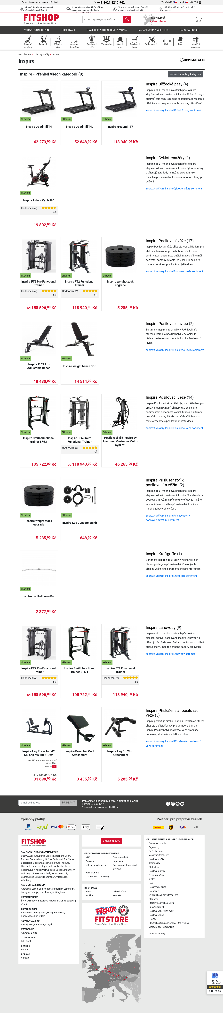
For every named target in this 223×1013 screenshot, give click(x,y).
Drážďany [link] (69, 859)
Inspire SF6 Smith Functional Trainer (80, 439)
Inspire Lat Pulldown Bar (39, 596)
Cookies (90, 861)
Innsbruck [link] (43, 900)
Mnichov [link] (25, 873)
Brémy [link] (48, 859)
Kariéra (45, 2)
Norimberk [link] (45, 873)
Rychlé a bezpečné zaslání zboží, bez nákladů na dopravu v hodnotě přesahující (88, 10)
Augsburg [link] (33, 856)
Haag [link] (50, 912)
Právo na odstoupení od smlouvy (125, 867)
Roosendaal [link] (27, 916)
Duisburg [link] (37, 863)
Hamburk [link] (26, 866)
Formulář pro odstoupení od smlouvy (97, 874)
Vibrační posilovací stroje (161, 927)
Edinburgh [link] (69, 888)
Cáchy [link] (24, 856)
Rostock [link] (63, 873)
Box (151, 883)
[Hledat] (127, 19)
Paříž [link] (28, 941)
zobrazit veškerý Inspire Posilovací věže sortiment (174, 271)
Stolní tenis (154, 867)
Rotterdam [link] (39, 916)
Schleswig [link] (40, 877)
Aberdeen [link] (26, 888)
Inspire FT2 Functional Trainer (79, 283)
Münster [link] (35, 873)
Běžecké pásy (156, 851)
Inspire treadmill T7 (120, 126)
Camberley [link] (57, 888)
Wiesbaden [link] (61, 877)
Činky (152, 879)
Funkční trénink (156, 907)
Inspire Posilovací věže (166, 241)
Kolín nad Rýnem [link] (38, 870)
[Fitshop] (41, 19)
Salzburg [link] (71, 900)
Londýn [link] (35, 892)
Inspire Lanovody (160, 627)
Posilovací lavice (157, 871)
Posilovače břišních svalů (161, 911)
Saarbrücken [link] (27, 877)
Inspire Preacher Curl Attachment (79, 753)
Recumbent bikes (157, 887)
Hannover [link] (36, 866)
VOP (88, 857)
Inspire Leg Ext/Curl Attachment (120, 753)
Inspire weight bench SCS (79, 366)
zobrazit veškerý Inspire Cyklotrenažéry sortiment (174, 188)
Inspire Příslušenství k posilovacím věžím (165, 482)
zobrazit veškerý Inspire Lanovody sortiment (171, 653)
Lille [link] (23, 941)
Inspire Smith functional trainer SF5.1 (39, 439)
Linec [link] (63, 900)
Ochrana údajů (120, 857)
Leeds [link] (35, 888)
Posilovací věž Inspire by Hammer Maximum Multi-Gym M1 (120, 441)
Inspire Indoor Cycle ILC (38, 200)
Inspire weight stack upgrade (120, 283)
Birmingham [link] (45, 888)
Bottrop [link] (25, 859)
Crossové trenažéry (158, 843)
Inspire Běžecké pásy (164, 84)
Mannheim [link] (69, 870)
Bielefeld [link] (50, 856)
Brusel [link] (34, 932)
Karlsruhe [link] (59, 866)
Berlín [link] (42, 856)
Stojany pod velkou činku (161, 903)
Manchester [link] (45, 892)
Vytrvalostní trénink (37, 30)
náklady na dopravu (96, 865)
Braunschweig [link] (37, 859)
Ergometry (154, 847)
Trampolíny (154, 863)
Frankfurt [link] (55, 863)
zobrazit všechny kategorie (185, 74)
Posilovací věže (156, 859)
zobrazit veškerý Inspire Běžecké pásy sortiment (173, 110)
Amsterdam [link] (27, 912)
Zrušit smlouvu (111, 840)
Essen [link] (46, 863)
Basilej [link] (24, 924)
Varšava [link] (25, 957)
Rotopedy (154, 891)
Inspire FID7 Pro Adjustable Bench (38, 366)
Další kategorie (189, 30)
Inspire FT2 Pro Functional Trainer (38, 283)
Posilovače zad (156, 915)
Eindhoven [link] (59, 912)
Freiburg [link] (65, 863)
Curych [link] (49, 924)
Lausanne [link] (39, 924)
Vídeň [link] (24, 904)
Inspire (56, 54)
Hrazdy (152, 919)
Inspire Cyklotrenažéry (165, 158)
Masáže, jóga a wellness (153, 30)
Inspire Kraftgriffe (161, 554)
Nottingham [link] (58, 892)
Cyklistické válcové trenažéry (163, 895)
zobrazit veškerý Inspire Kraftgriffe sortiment (171, 575)
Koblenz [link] (25, 870)
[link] (168, 804)
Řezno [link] (54, 873)
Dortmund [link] (58, 859)
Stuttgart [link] (50, 877)
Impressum (34, 2)
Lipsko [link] (51, 870)
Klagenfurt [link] (54, 900)
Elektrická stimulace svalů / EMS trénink (169, 923)
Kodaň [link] (24, 949)
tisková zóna (119, 891)
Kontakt (54, 2)
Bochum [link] (59, 856)
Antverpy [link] (25, 932)
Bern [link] (31, 924)
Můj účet (194, 2)
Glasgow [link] (25, 892)
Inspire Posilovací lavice (167, 323)
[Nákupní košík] (200, 19)
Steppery (153, 899)
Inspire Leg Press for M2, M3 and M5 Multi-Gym (38, 753)
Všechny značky (41, 54)
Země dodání (167, 2)
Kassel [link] (67, 866)
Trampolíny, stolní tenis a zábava (107, 30)
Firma (24, 2)
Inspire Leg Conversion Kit (79, 522)
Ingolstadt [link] (47, 866)
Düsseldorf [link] (26, 863)
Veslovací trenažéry (159, 855)
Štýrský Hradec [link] (29, 900)
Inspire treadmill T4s (79, 126)
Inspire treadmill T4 (39, 126)
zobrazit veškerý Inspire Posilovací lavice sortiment (175, 350)
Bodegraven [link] (40, 912)
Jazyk (181, 2)
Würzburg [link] (26, 880)
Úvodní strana (24, 54)
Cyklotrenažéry (156, 875)
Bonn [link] (67, 856)
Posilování (68, 30)
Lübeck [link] (59, 870)
